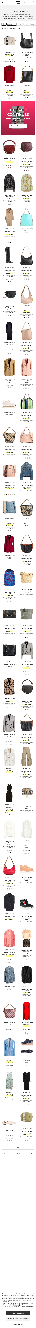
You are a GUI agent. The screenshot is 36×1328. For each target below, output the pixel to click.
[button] (18, 1147)
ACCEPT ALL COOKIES (18, 1313)
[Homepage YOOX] (18, 2)
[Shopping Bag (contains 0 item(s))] (33, 2)
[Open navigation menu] (2, 2)
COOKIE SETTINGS (18, 1324)
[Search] (25, 2)
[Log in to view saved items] (29, 2)
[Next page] (31, 1153)
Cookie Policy (16, 1305)
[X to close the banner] (34, 1293)
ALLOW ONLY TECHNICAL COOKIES (18, 1318)
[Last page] (33, 1153)
